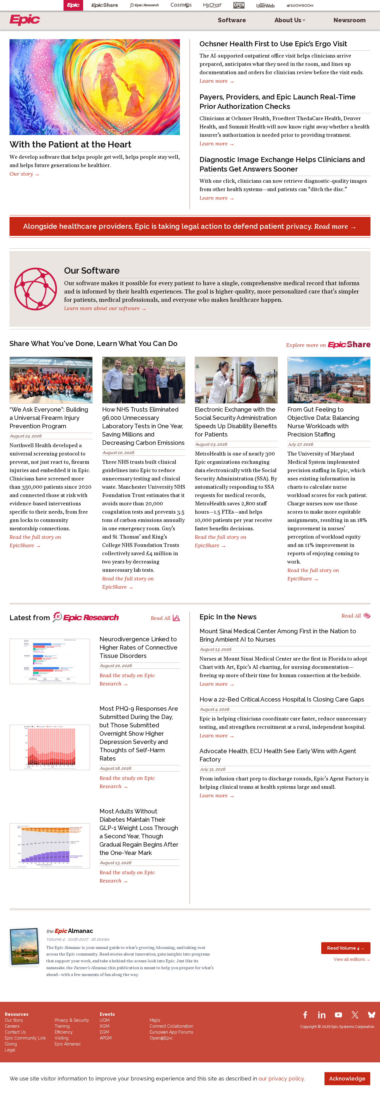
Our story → (25, 173)
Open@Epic (161, 1038)
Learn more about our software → (105, 308)
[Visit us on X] (355, 1014)
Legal (10, 1050)
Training (62, 1026)
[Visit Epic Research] (85, 619)
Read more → (335, 226)
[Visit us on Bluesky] (371, 1014)
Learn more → (217, 80)
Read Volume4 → (346, 948)
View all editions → (352, 959)
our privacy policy (281, 1078)
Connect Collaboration (171, 1026)
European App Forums (171, 1032)
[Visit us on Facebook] (305, 1014)
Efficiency (64, 1032)
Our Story (14, 1020)
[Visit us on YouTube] (338, 1014)
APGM (106, 1038)
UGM (105, 1020)
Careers (12, 1026)
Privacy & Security (72, 1020)
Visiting (62, 1038)
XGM (104, 1026)
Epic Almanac (68, 1044)
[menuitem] (232, 20)
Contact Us (15, 1032)
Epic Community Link (25, 1038)
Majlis (155, 1020)
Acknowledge (347, 1078)
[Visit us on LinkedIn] (321, 1014)
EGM (104, 1032)
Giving (11, 1044)
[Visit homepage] (26, 20)
